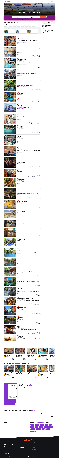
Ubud (46, 424)
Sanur (50, 424)
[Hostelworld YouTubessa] (9, 444)
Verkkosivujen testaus (23, 456)
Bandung (48, 429)
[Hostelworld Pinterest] (10, 444)
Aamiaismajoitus (22, 447)
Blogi (33, 445)
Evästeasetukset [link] (32, 456)
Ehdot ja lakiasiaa (11, 456)
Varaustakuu (33, 447)
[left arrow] (53, 346)
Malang (44, 429)
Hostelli (18, 36)
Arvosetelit (18, 456)
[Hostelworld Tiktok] (12, 444)
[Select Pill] (53, 1)
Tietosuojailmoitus (6, 456)
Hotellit (21, 445)
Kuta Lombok (33, 429)
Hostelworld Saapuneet (47, 454)
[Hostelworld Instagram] (7, 444)
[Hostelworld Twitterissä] (5, 444)
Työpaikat (46, 447)
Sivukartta (28, 456)
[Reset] (28, 17)
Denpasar (42, 424)
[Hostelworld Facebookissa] (4, 444)
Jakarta (32, 424)
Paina (45, 445)
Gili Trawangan (33, 431)
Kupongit (15, 456)
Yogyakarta (37, 424)
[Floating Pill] (19, 343)
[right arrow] (54, 346)
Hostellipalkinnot (34, 449)
